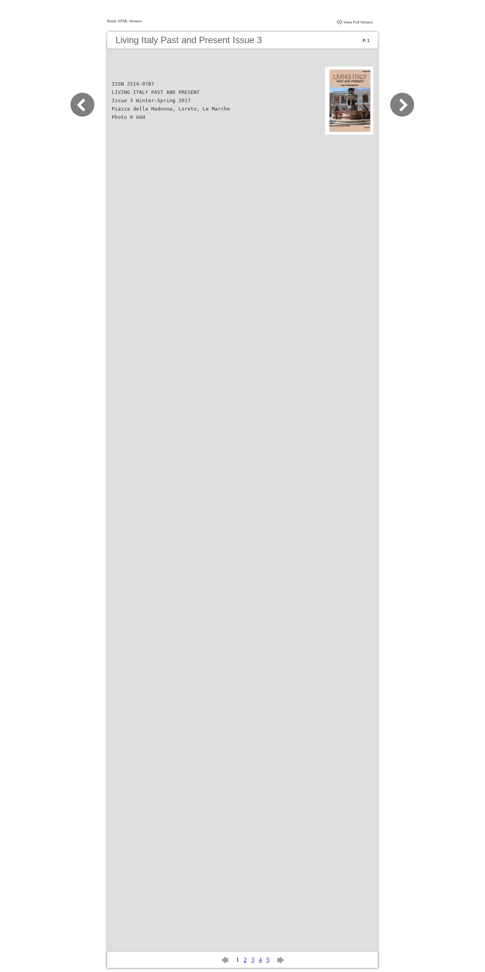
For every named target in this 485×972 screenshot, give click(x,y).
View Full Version (358, 22)
